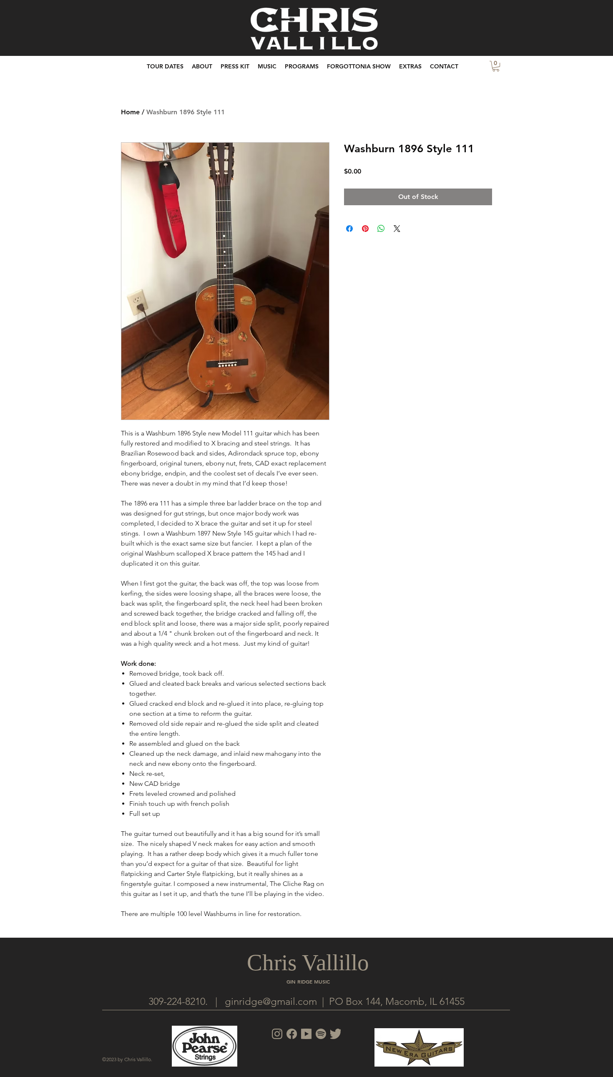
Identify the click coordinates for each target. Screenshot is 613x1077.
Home (130, 112)
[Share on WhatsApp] (381, 229)
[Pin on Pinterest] (365, 229)
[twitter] (335, 1034)
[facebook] (291, 1034)
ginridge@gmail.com (271, 1001)
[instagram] (277, 1034)
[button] (410, 66)
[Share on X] (397, 229)
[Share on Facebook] (349, 229)
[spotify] (321, 1034)
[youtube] (306, 1034)
